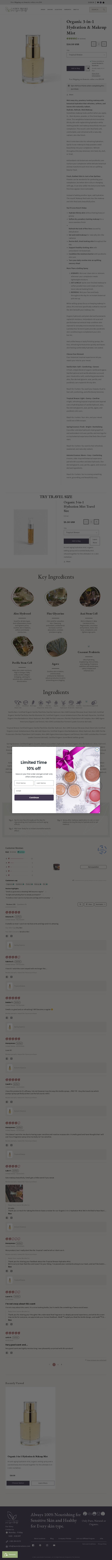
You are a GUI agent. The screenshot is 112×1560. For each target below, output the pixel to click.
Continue (34, 797)
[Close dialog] (97, 750)
